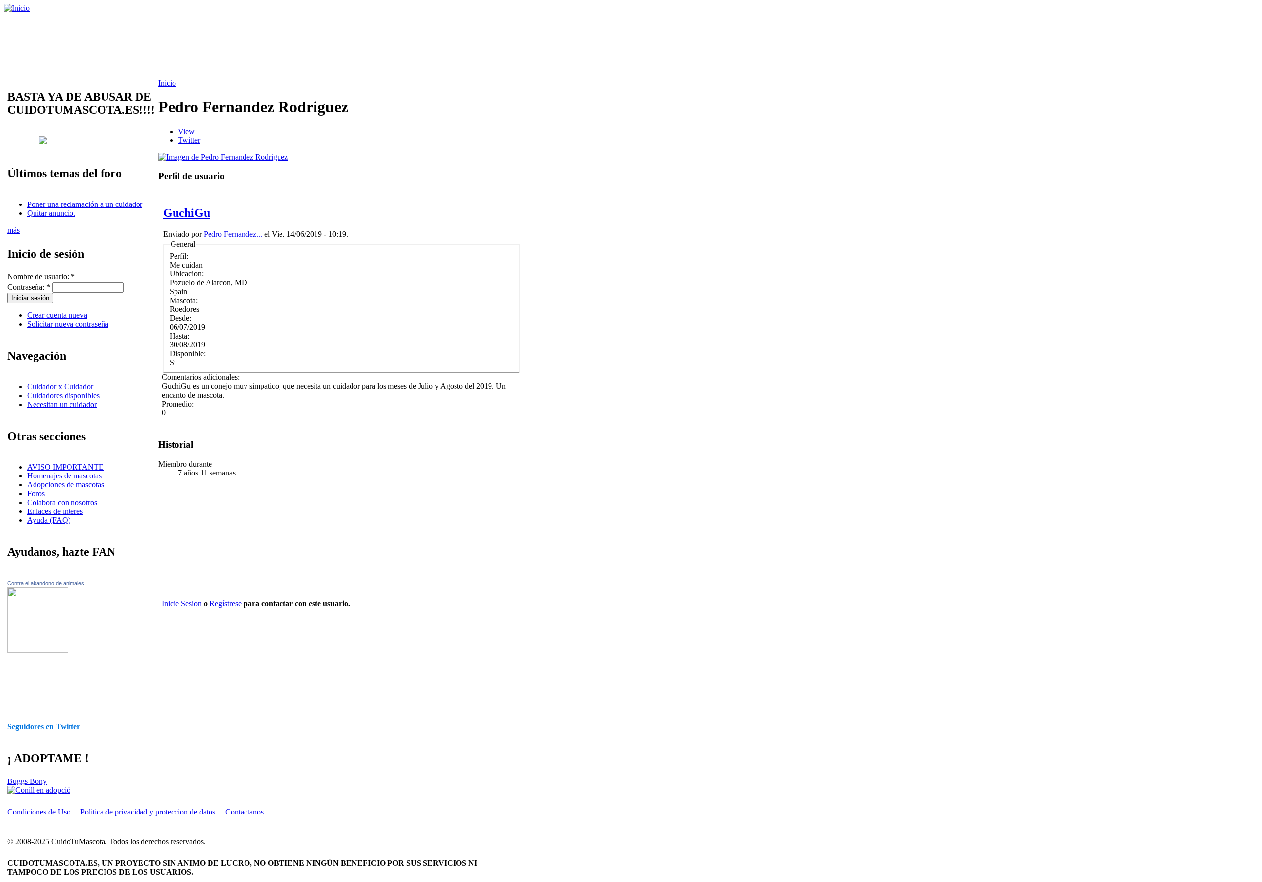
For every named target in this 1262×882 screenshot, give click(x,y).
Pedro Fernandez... (233, 234)
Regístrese (226, 603)
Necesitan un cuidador (62, 404)
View (186, 131)
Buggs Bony (27, 781)
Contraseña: (28, 287)
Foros (36, 493)
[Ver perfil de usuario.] (223, 157)
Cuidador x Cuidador (60, 386)
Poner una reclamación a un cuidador (84, 204)
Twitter (189, 140)
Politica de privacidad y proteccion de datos (147, 812)
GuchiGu (186, 212)
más (13, 230)
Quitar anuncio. (51, 213)
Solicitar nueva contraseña (67, 324)
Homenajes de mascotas (64, 476)
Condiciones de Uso (38, 812)
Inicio (167, 83)
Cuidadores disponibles (63, 395)
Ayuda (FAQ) (48, 520)
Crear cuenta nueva (57, 315)
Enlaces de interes (55, 511)
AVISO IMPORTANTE (65, 467)
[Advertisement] (253, 45)
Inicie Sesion (183, 603)
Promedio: (178, 404)
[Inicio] (17, 8)
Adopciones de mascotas (65, 484)
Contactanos (244, 812)
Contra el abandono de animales (45, 583)
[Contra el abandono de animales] (37, 650)
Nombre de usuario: (41, 276)
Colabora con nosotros (62, 502)
